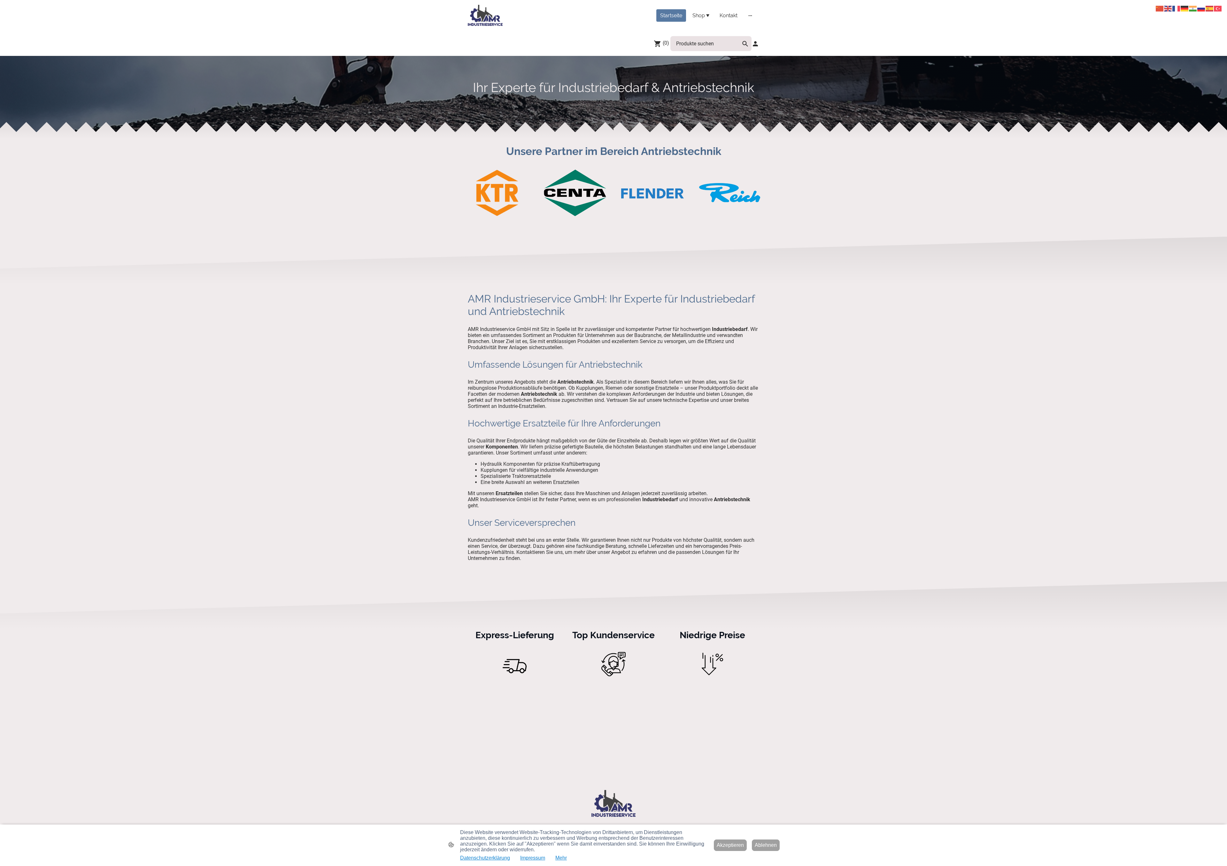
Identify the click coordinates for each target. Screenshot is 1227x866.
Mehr (561, 858)
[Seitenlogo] (485, 15)
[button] (745, 44)
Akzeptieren (730, 845)
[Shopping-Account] (755, 44)
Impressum (532, 858)
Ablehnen (766, 845)
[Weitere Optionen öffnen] (750, 15)
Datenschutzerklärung (485, 858)
